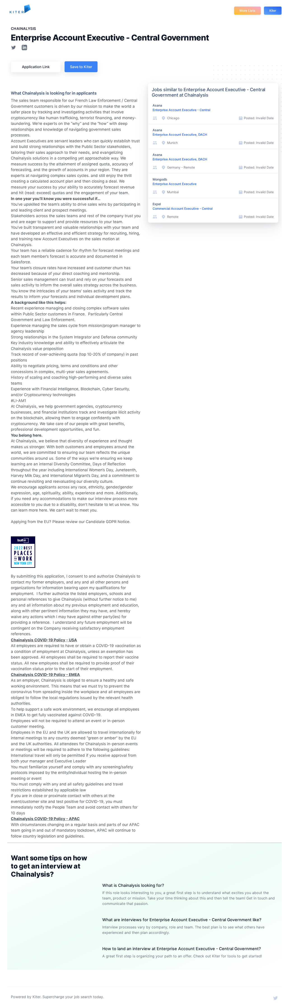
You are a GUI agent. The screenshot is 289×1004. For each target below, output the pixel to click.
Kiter (272, 10)
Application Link (36, 66)
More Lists (247, 10)
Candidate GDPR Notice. (108, 521)
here (43, 510)
